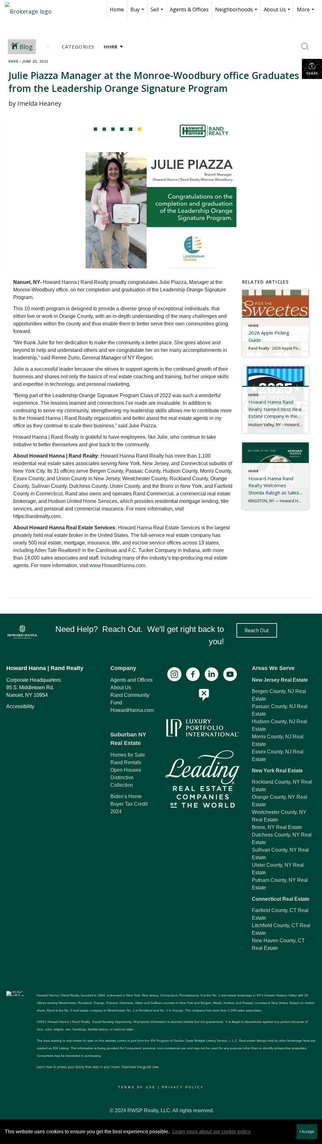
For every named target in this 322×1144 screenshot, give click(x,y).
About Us (278, 12)
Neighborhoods (237, 12)
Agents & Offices (189, 9)
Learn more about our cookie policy (211, 1131)
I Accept (307, 1131)
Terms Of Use (137, 1087)
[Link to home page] (31, 9)
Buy (138, 12)
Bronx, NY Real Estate (277, 827)
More (306, 12)
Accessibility (20, 706)
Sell (158, 12)
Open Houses (125, 770)
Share (312, 73)
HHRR (13, 61)
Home (117, 9)
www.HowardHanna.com (116, 565)
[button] (256, 630)
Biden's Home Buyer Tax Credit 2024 (128, 804)
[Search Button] (305, 46)
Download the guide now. (140, 1067)
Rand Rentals (125, 762)
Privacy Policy (183, 1087)
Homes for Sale (127, 755)
